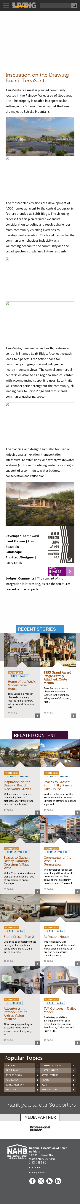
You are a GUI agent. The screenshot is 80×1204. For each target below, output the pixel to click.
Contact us (35, 1167)
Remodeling (12, 1090)
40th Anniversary (15, 1085)
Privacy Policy (37, 1172)
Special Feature (49, 1075)
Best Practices (49, 1090)
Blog (44, 1085)
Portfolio (11, 1065)
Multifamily (12, 1080)
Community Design (51, 1065)
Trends (45, 1080)
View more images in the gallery (56, 571)
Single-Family (13, 1070)
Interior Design (14, 1075)
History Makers (49, 1070)
